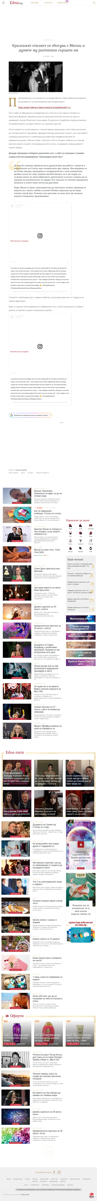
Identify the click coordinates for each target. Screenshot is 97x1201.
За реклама (45, 1185)
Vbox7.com (54, 1179)
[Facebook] (54, 1172)
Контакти (70, 1185)
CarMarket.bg (53, 1181)
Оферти (17, 1016)
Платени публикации (58, 1185)
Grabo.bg (35, 1181)
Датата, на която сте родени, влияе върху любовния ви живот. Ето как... (80, 566)
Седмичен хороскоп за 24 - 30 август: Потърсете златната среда (80, 591)
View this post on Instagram (19, 241)
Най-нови (34, 3)
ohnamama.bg (49, 507)
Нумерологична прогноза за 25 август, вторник (79, 583)
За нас (26, 1185)
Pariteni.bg (43, 1181)
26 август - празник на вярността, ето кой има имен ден (80, 574)
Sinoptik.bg (63, 1179)
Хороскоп (48, 3)
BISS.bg (62, 1181)
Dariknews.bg (44, 1179)
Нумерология (62, 3)
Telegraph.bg (86, 1179)
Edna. (16, 2)
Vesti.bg (27, 1179)
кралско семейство (43, 473)
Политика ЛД (35, 1185)
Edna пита (15, 752)
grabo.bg (37, 547)
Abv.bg (9, 1179)
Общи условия (25, 1194)
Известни (49, 40)
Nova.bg (35, 1179)
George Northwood (28, 291)
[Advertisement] (36, 442)
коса (23, 473)
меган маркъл (14, 473)
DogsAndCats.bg (75, 1179)
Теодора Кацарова (21, 470)
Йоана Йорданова (83, 820)
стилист (31, 473)
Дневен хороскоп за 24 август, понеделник (78, 600)
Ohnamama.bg (17, 1179)
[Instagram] (59, 1172)
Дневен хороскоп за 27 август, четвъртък (78, 608)
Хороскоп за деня (77, 520)
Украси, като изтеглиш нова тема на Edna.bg (81, 922)
